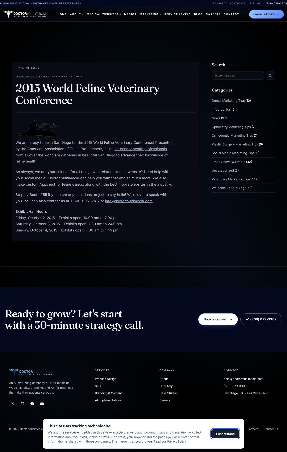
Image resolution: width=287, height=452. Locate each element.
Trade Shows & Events (32, 76)
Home (62, 14)
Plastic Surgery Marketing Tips (235, 144)
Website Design (105, 379)
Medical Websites (102, 14)
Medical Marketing (141, 14)
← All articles (27, 68)
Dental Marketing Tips (228, 101)
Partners (253, 429)
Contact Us (270, 429)
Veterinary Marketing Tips (231, 179)
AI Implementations (108, 400)
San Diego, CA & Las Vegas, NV (246, 393)
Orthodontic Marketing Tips (232, 135)
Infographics (221, 109)
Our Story (166, 386)
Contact (231, 14)
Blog (198, 14)
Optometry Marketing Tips (231, 127)
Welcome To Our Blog (228, 188)
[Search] (270, 75)
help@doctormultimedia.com (243, 379)
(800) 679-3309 (276, 3)
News (216, 118)
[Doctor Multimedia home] (25, 14)
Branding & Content (108, 393)
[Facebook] (32, 403)
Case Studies (168, 393)
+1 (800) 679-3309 (261, 319)
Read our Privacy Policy (170, 441)
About (75, 14)
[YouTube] (42, 403)
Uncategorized (223, 170)
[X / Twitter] (13, 403)
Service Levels (177, 14)
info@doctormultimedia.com (129, 201)
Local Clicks (264, 14)
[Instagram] (22, 403)
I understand (225, 434)
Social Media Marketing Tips (233, 153)
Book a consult (215, 319)
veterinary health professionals (141, 149)
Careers (213, 14)
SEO (98, 386)
